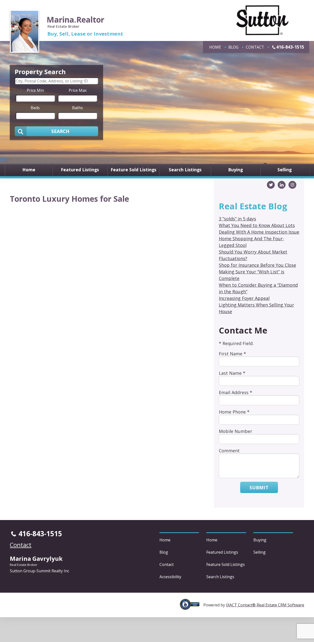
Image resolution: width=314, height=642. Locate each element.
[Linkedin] (282, 185)
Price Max (78, 90)
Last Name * (232, 373)
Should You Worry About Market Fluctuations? (253, 255)
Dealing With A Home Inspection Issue (259, 232)
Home (215, 47)
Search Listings (185, 170)
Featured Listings (80, 170)
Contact (255, 47)
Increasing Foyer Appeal (244, 298)
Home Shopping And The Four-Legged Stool (251, 242)
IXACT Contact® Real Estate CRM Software (265, 605)
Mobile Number (235, 431)
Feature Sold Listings (133, 170)
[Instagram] (292, 185)
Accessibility (170, 576)
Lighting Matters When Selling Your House (256, 308)
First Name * (232, 354)
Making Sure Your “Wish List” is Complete (251, 275)
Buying (235, 170)
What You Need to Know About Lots (257, 225)
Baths (77, 107)
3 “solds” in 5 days (237, 219)
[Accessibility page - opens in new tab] (192, 607)
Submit (258, 487)
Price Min (35, 90)
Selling (284, 170)
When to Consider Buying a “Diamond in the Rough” (258, 288)
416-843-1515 (290, 47)
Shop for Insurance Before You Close (257, 265)
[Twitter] (271, 185)
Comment (229, 451)
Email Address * (235, 392)
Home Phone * (234, 412)
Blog (233, 47)
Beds (35, 107)
